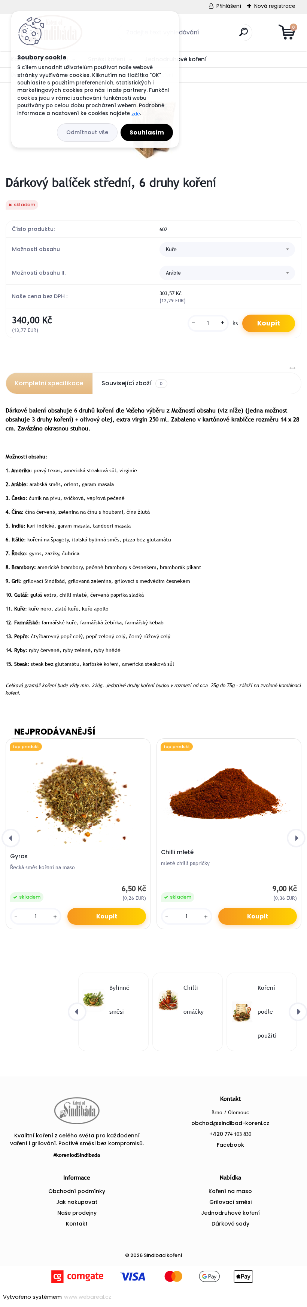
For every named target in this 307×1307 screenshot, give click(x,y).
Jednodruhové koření (230, 1213)
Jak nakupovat (76, 1202)
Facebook (230, 1145)
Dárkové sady (230, 1223)
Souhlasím (147, 132)
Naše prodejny (77, 1213)
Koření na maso (230, 1191)
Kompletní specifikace (49, 383)
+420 (230, 1134)
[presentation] (10, 838)
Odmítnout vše (87, 132)
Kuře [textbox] (171, 249)
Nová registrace (274, 6)
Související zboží (131, 383)
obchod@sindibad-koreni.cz (230, 1123)
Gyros (19, 856)
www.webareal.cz (87, 1297)
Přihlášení (228, 6)
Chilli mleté (177, 852)
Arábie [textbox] (173, 272)
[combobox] (227, 249)
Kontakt (77, 1223)
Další (281, 59)
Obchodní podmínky (76, 1191)
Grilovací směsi (230, 1202)
